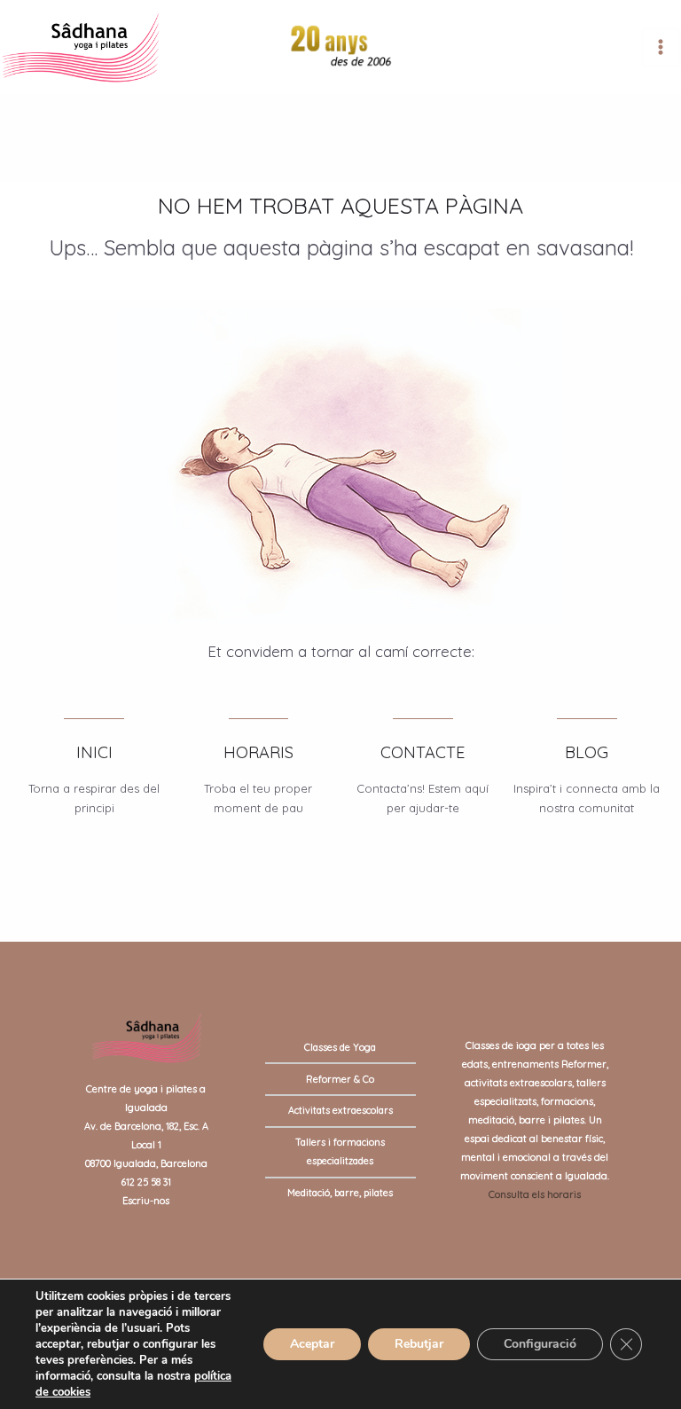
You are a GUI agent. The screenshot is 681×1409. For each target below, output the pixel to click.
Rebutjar (419, 1343)
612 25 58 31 (146, 1182)
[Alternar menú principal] (661, 47)
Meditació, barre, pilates (340, 1192)
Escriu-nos (145, 1200)
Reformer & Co (340, 1079)
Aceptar (312, 1343)
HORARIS (258, 752)
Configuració (540, 1343)
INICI (94, 752)
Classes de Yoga (340, 1047)
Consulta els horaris (535, 1194)
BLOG (586, 752)
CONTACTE (422, 752)
